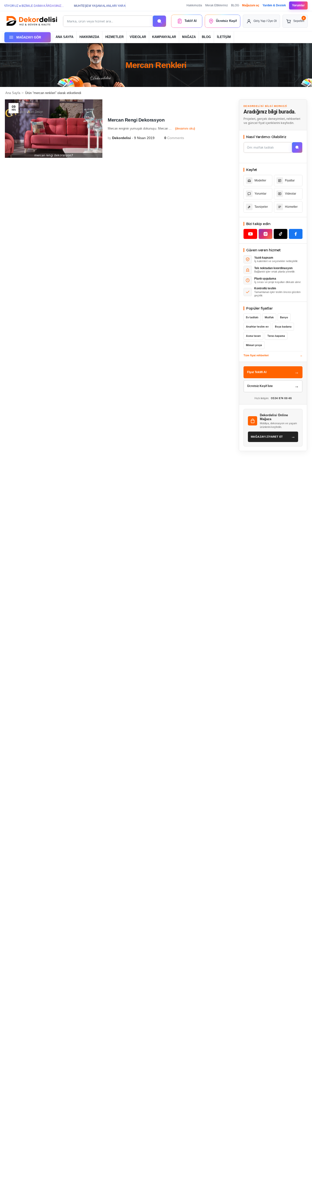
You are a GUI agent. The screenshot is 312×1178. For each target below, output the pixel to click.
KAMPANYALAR (164, 37)
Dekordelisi (121, 138)
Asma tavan (253, 336)
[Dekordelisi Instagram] (265, 234)
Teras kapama (276, 336)
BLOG (235, 5)
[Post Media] (53, 128)
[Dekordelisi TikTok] (280, 234)
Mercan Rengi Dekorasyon (136, 120)
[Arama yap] (159, 21)
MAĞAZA (189, 37)
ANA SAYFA (64, 37)
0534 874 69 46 (281, 398)
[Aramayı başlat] (297, 147)
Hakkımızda (194, 5)
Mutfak (269, 317)
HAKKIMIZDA (89, 37)
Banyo (284, 317)
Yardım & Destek (274, 5)
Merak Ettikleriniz (216, 5)
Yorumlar (298, 5)
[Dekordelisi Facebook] (295, 234)
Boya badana (283, 326)
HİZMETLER (114, 37)
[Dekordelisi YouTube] (250, 234)
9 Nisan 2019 (144, 138)
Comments (174, 138)
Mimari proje (254, 345)
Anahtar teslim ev (257, 326)
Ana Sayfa (12, 93)
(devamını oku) (185, 128)
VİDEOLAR (138, 37)
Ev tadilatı (252, 317)
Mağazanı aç (250, 5)
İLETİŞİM (224, 37)
